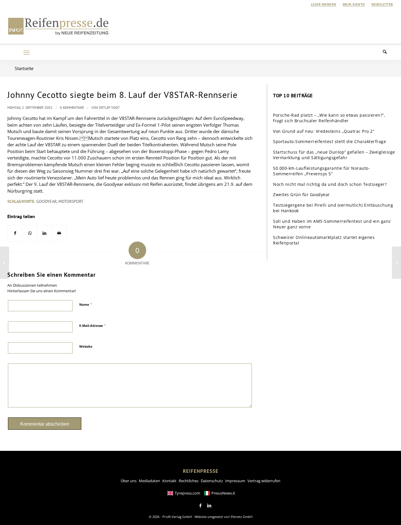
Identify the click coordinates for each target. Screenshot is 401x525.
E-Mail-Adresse (92, 325)
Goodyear (46, 201)
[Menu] (26, 52)
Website (85, 346)
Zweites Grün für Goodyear (301, 194)
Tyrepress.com (187, 493)
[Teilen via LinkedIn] (44, 233)
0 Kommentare (72, 107)
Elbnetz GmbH (241, 516)
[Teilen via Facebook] (15, 233)
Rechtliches (188, 480)
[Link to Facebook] (200, 505)
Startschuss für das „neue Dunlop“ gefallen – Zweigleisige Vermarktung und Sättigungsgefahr (334, 155)
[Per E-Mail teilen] (59, 233)
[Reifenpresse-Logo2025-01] (58, 26)
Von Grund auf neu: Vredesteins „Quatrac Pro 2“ (323, 131)
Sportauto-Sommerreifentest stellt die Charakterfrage (329, 141)
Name (85, 304)
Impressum (235, 480)
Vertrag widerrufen (263, 480)
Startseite (24, 68)
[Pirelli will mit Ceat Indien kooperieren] (4, 263)
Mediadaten (149, 480)
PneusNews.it (223, 493)
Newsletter (382, 4)
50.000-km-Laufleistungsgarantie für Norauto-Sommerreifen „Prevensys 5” (321, 171)
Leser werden (323, 4)
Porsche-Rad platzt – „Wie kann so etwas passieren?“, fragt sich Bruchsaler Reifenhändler (329, 118)
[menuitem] (324, 4)
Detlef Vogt (109, 107)
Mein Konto (354, 4)
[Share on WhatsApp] (30, 233)
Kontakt (169, 480)
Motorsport (70, 201)
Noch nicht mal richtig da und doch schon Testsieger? (330, 184)
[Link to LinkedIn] (209, 505)
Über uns (129, 480)
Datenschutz (212, 480)
